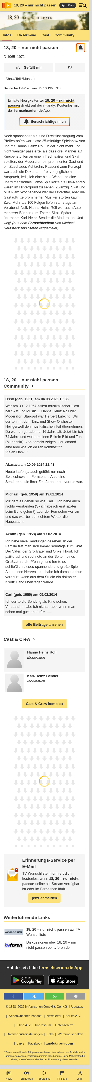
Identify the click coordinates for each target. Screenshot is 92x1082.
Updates (77, 1006)
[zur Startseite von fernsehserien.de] (6, 5)
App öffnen (67, 5)
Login (80, 1078)
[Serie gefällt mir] (28, 67)
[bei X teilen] (34, 996)
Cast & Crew (17, 639)
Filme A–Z (24, 1025)
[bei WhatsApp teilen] (54, 996)
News (9, 1078)
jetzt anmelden (44, 898)
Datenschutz (64, 1025)
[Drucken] (75, 996)
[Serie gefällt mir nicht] (70, 67)
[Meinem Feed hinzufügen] (81, 48)
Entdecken (27, 1078)
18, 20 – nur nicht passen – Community (33, 383)
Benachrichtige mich (48, 122)
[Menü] (83, 5)
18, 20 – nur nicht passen (35, 5)
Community (64, 35)
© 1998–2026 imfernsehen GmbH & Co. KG (36, 1006)
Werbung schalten (70, 1034)
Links (20, 1043)
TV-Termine (26, 35)
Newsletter (53, 1016)
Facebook (35, 1043)
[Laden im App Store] (63, 980)
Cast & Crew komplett (44, 704)
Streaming (44, 1078)
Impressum (43, 1025)
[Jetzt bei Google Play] (27, 980)
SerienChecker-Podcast (25, 1016)
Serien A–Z (73, 1016)
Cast (45, 35)
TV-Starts (62, 1078)
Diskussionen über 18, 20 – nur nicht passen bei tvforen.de (51, 945)
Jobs (50, 1034)
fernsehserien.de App (60, 967)
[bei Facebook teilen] (13, 996)
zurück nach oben (59, 1043)
